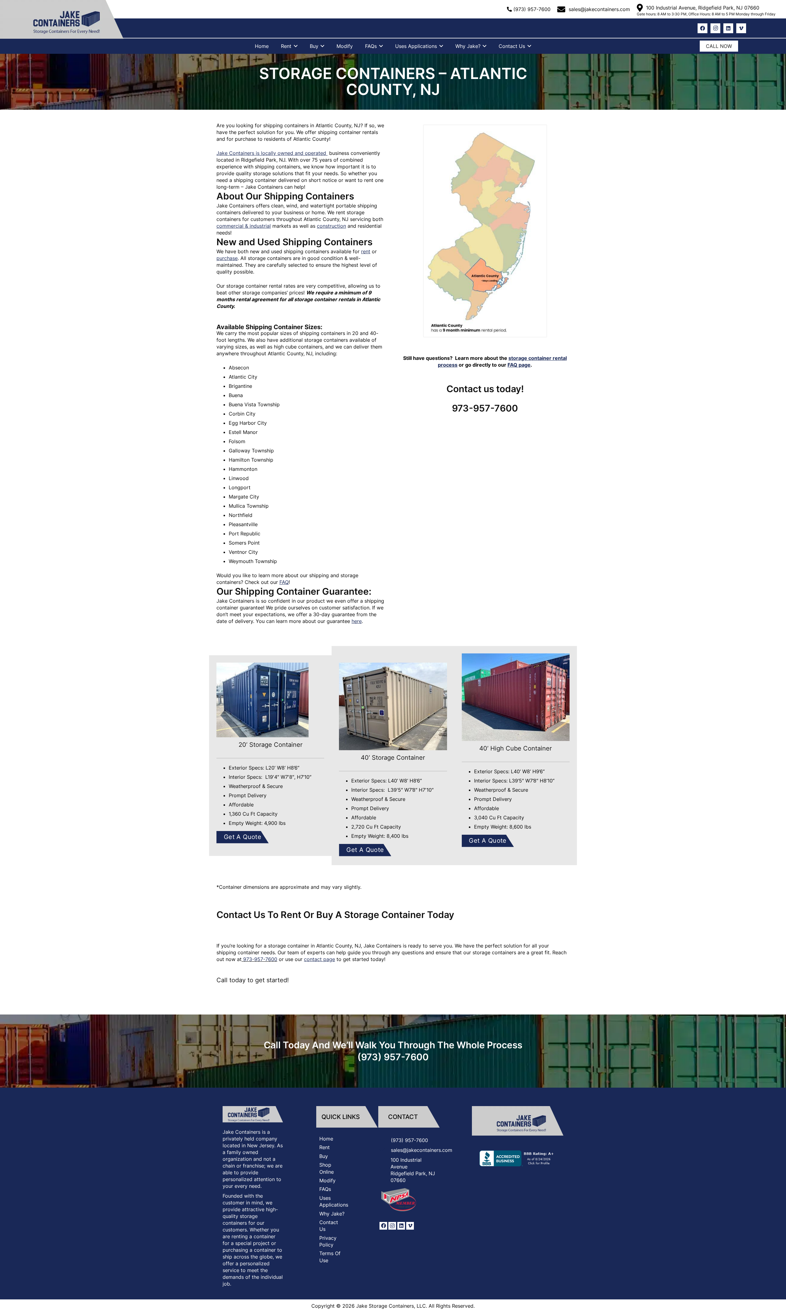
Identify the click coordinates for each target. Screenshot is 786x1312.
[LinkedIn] (728, 28)
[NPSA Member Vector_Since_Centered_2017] (399, 1199)
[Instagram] (715, 28)
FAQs (325, 1189)
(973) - (532, 9)
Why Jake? (331, 1213)
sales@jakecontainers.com (421, 1150)
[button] (294, 46)
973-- (260, 959)
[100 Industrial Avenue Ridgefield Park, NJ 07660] (384, 1170)
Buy (323, 1156)
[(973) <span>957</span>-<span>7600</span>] (384, 1140)
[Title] (517, 1121)
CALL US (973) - (482, 9)
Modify (327, 1180)
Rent (324, 1147)
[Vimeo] (741, 28)
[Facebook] (702, 28)
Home (326, 1139)
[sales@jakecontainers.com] (384, 1150)
